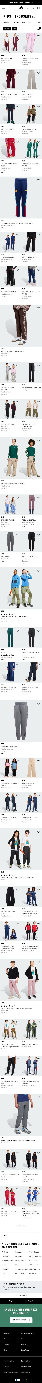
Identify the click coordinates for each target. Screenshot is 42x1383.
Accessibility (25, 1372)
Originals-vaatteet (19, 1257)
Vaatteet (5, 1252)
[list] (21, 22)
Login (11, 1301)
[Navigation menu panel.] (3, 7)
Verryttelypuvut (7, 1261)
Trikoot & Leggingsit (6, 1257)
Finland (24, 1380)
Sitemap (24, 1339)
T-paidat (18, 1252)
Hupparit (5, 1269)
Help (5, 1350)
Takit (3, 1273)
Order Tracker (8, 1339)
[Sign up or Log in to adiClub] (28, 7)
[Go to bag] (38, 7)
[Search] (33, 7)
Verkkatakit (19, 1273)
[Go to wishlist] (8, 7)
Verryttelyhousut (35, 1256)
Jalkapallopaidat (21, 1269)
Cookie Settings (9, 1361)
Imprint (6, 1344)
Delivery (6, 1333)
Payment (24, 1344)
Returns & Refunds (27, 1333)
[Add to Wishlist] (17, 36)
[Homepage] (21, 8)
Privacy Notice (26, 1366)
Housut (4, 1265)
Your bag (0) (29, 1301)
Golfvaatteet (33, 1261)
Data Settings (25, 1361)
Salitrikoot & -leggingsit (34, 1265)
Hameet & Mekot (32, 1274)
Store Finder (25, 1350)
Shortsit (18, 1265)
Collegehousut (34, 1252)
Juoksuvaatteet (34, 1269)
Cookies (6, 1366)
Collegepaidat (20, 1261)
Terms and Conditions (11, 1372)
